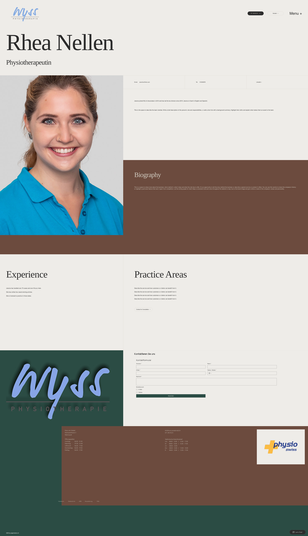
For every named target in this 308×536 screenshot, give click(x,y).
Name (209, 363)
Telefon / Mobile (211, 370)
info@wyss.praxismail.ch (172, 430)
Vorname (138, 363)
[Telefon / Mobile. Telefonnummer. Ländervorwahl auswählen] (210, 373)
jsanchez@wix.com (144, 82)
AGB (82, 501)
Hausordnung (89, 501)
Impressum (61, 501)
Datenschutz (71, 501)
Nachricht (139, 376)
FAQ (98, 501)
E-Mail (138, 370)
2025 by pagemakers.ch (12, 533)
